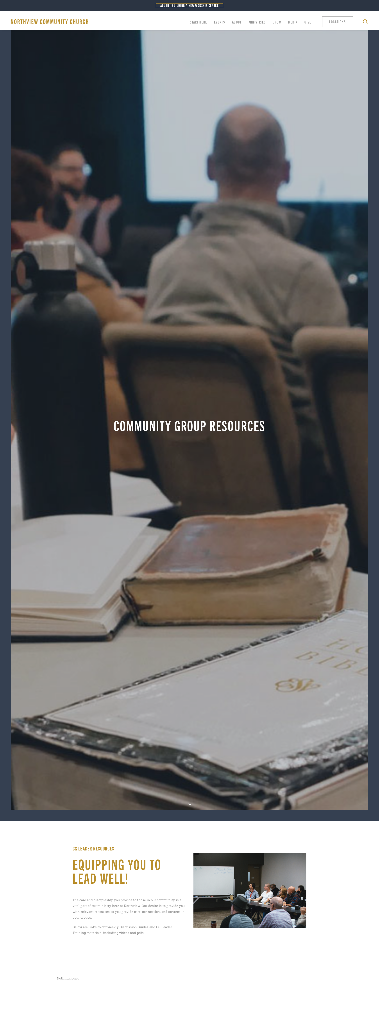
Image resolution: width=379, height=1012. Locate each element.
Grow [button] (277, 21)
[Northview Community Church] (49, 21)
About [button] (237, 21)
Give (307, 21)
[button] (338, 21)
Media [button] (293, 21)
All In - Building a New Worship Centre (189, 5)
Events (219, 21)
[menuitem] (198, 21)
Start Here (198, 21)
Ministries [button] (257, 21)
